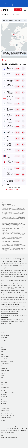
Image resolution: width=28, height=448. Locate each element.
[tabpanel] (14, 105)
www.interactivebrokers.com (11, 437)
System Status (4, 365)
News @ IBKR (4, 382)
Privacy (2, 419)
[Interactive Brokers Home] (4, 9)
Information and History (6, 379)
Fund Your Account (5, 356)
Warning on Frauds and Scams (7, 415)
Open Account (18, 9)
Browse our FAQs (5, 363)
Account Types (4, 337)
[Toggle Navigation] (25, 9)
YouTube (4, 403)
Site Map (3, 420)
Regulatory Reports (5, 386)
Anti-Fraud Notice (5, 410)
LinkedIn (4, 398)
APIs (2, 351)
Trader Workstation (5, 346)
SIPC (15, 428)
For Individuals (4, 358)
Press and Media (4, 384)
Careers (2, 377)
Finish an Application (5, 335)
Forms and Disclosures (6, 417)
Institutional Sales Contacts (7, 361)
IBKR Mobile (3, 349)
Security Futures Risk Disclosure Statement (10, 306)
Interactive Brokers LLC (14, 426)
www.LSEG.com (5, 250)
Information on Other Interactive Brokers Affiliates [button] (13, 442)
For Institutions (4, 359)
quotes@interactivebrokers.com (14, 189)
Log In (2, 332)
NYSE (8, 428)
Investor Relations (5, 380)
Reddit (3, 399)
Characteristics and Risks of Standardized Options (12, 283)
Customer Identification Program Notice (9, 412)
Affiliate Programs (5, 387)
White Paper (12, 220)
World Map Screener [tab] (6, 14)
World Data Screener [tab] (18, 14)
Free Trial (3, 339)
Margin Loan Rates (5, 299)
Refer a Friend (4, 340)
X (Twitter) (4, 401)
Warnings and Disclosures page (8, 292)
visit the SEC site (4, 317)
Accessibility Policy (5, 408)
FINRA (11, 428)
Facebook (4, 394)
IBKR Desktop (4, 347)
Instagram (4, 396)
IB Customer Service (18, 287)
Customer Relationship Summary (8, 413)
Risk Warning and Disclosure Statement (9, 313)
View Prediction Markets (18, 5)
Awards (2, 375)
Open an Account (5, 333)
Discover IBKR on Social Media (7, 392)
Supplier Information (5, 370)
